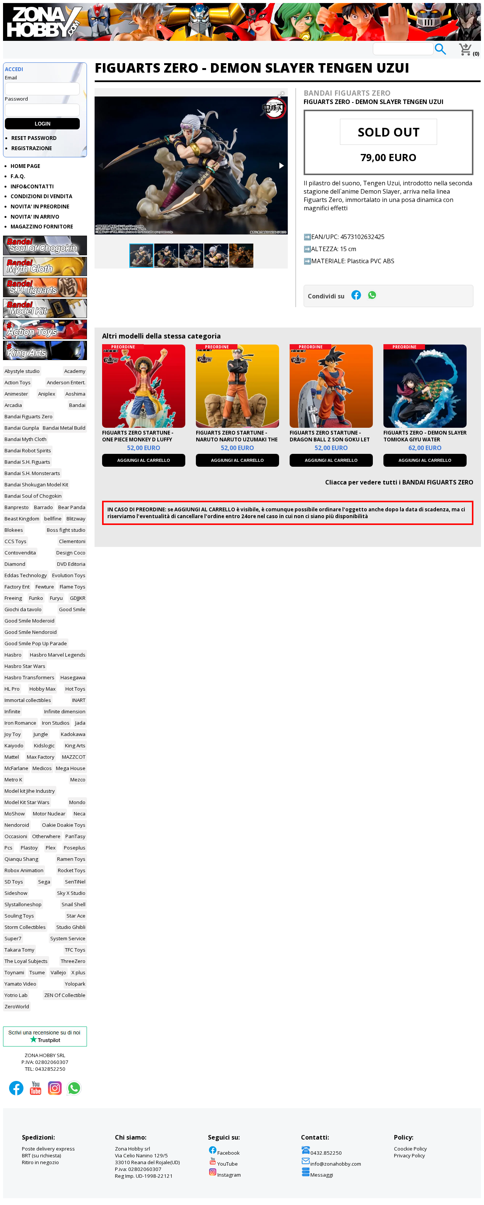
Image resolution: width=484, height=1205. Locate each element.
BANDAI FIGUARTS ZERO (347, 93)
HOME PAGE (25, 166)
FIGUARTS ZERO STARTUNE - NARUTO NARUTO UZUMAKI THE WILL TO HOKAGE (237, 439)
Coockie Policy (410, 1148)
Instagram (229, 1174)
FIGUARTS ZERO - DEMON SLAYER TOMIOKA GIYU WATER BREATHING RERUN (425, 439)
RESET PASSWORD (34, 138)
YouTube (227, 1163)
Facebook (228, 1152)
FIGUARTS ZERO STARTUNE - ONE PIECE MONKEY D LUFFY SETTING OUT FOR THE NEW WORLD (138, 443)
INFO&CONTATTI (32, 186)
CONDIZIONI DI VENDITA (41, 196)
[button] (281, 95)
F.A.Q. (18, 176)
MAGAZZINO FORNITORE (42, 226)
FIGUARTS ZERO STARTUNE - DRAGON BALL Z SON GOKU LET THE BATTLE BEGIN (330, 439)
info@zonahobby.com (335, 1163)
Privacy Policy (409, 1155)
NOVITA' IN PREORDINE (40, 206)
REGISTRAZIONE (31, 148)
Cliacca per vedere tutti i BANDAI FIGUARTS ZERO (399, 482)
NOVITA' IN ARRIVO (35, 216)
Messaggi (321, 1174)
